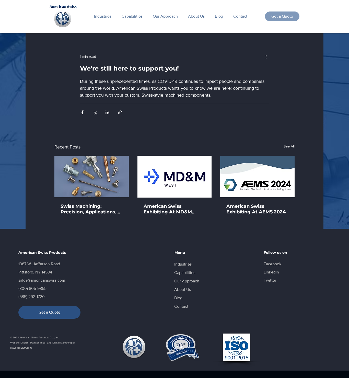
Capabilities (184, 272)
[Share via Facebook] (82, 112)
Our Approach (186, 281)
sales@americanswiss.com (41, 280)
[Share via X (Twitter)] (94, 112)
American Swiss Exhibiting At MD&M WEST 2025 (168, 209)
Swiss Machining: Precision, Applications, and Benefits (89, 209)
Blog (178, 298)
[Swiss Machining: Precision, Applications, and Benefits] (91, 176)
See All (289, 146)
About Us (182, 289)
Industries (183, 264)
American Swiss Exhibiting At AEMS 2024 (256, 209)
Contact (181, 306)
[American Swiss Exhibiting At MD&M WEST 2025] (174, 177)
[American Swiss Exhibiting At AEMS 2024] (257, 176)
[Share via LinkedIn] (107, 112)
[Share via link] (120, 112)
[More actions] (266, 56)
